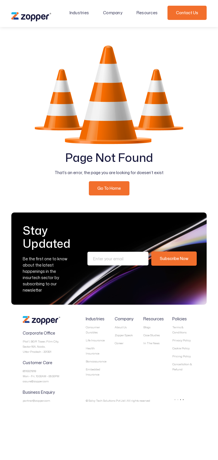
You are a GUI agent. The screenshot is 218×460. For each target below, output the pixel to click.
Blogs (146, 327)
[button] (82, 13)
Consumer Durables (93, 329)
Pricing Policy (181, 356)
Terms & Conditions (179, 329)
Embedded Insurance (93, 371)
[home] (31, 16)
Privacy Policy (181, 340)
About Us (121, 327)
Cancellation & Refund (182, 366)
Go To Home (109, 188)
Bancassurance (96, 361)
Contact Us (187, 12)
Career (119, 343)
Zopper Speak (124, 335)
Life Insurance (95, 340)
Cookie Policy (181, 348)
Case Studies (151, 335)
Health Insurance (92, 350)
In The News (151, 343)
